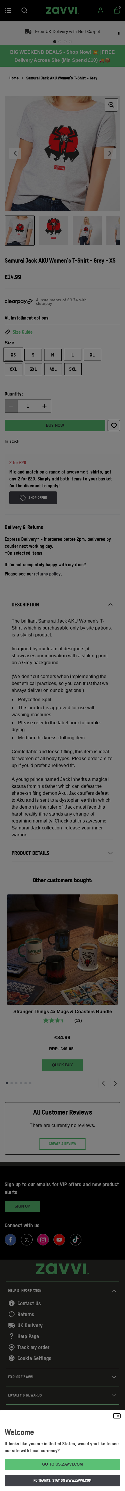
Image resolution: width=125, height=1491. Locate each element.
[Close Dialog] (116, 1416)
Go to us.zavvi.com (62, 1464)
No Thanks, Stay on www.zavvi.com (62, 1480)
